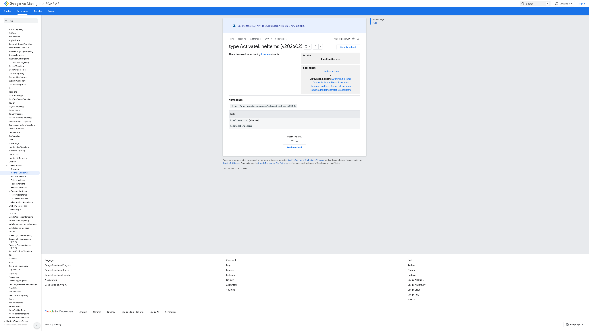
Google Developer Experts (57, 275)
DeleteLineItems (321, 82)
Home (231, 39)
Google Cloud (414, 290)
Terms (48, 324)
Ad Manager (31, 4)
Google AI (154, 312)
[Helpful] (353, 39)
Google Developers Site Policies (272, 163)
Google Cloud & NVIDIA (56, 285)
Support (52, 11)
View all (411, 299)
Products (242, 39)
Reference (22, 11)
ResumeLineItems (320, 89)
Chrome (412, 270)
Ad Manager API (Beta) (277, 26)
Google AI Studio (416, 280)
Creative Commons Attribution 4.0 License (305, 160)
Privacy (57, 324)
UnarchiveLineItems (341, 89)
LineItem (266, 54)
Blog (228, 265)
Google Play (413, 294)
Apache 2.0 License (231, 163)
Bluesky (230, 270)
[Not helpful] (358, 39)
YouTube (230, 290)
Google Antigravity (416, 285)
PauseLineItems (340, 82)
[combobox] (535, 3)
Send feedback (348, 47)
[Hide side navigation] (37, 325)
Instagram (231, 275)
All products (171, 312)
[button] (20, 33)
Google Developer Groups (57, 270)
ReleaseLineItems (320, 86)
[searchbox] (21, 20)
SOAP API (53, 4)
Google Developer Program (58, 265)
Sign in (581, 3)
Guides (7, 11)
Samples (38, 11)
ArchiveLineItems (341, 78)
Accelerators (51, 280)
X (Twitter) (231, 285)
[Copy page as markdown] (316, 46)
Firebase (412, 275)
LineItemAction (331, 71)
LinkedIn (230, 280)
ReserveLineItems (341, 86)
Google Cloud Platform (133, 312)
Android (411, 265)
